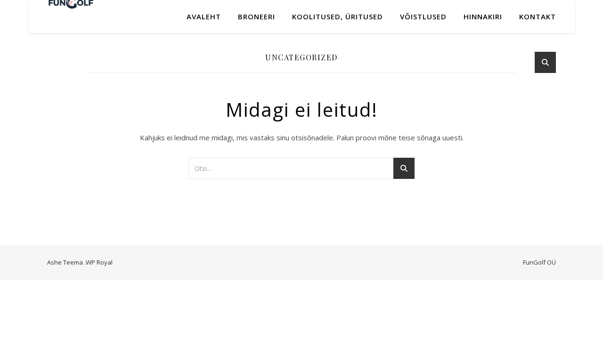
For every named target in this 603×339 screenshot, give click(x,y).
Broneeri (256, 16)
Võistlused (423, 16)
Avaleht (204, 16)
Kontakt (537, 16)
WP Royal (99, 262)
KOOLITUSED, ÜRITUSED (337, 16)
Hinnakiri (483, 16)
